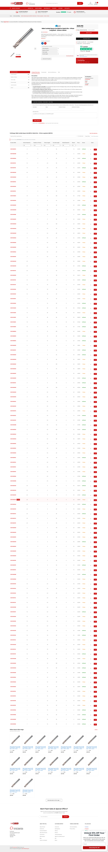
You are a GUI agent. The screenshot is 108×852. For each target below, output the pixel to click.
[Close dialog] (105, 832)
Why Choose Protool (43, 832)
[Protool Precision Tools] (16, 3)
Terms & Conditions (73, 826)
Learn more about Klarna (83, 56)
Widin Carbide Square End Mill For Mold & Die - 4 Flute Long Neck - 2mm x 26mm (40, 747)
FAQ (55, 838)
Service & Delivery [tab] (52, 72)
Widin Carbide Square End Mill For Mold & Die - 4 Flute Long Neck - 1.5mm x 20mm (28, 769)
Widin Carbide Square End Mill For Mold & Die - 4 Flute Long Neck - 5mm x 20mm (79, 769)
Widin (13, 750)
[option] (12, 54)
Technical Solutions (58, 834)
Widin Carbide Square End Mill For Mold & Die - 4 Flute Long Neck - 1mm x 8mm (15, 791)
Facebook (86, 826)
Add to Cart (89, 32)
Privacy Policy (72, 828)
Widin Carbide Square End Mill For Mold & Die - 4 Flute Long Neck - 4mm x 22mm (91, 747)
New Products (42, 836)
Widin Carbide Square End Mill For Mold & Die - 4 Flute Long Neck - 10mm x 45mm (53, 769)
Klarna (56, 840)
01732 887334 (81, 60)
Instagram (87, 828)
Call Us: (30, 2)
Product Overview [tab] (36, 72)
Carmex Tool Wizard (43, 840)
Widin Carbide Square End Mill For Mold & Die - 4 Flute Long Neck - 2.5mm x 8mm (28, 747)
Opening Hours (57, 828)
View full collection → (94, 133)
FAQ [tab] (59, 72)
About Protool (42, 826)
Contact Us (42, 828)
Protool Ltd (15, 847)
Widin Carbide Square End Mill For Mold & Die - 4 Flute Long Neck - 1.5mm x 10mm (66, 747)
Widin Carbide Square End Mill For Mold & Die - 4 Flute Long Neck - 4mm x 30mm (91, 769)
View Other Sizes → (87, 38)
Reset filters (87, 136)
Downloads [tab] (43, 72)
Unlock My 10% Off (94, 847)
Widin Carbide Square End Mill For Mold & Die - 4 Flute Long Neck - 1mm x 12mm (40, 769)
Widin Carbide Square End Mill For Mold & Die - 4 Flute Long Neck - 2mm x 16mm (15, 769)
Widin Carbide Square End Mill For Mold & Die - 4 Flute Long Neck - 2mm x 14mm (15, 747)
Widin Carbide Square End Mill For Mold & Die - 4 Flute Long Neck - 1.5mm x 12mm (53, 747)
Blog (40, 838)
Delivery (56, 830)
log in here (6, 21)
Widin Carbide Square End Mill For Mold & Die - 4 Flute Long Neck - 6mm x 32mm (28, 791)
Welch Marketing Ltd (25, 848)
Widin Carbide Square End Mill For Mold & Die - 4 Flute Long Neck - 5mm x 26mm (66, 769)
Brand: (11, 750)
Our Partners (42, 834)
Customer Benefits (43, 830)
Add (95, 149)
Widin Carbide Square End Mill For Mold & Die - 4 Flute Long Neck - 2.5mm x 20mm (79, 747)
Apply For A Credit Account (60, 836)
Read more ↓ (43, 38)
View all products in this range (53, 800)
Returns (56, 832)
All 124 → (96, 729)
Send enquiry (37, 120)
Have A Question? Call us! (18, 827)
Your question (35, 111)
